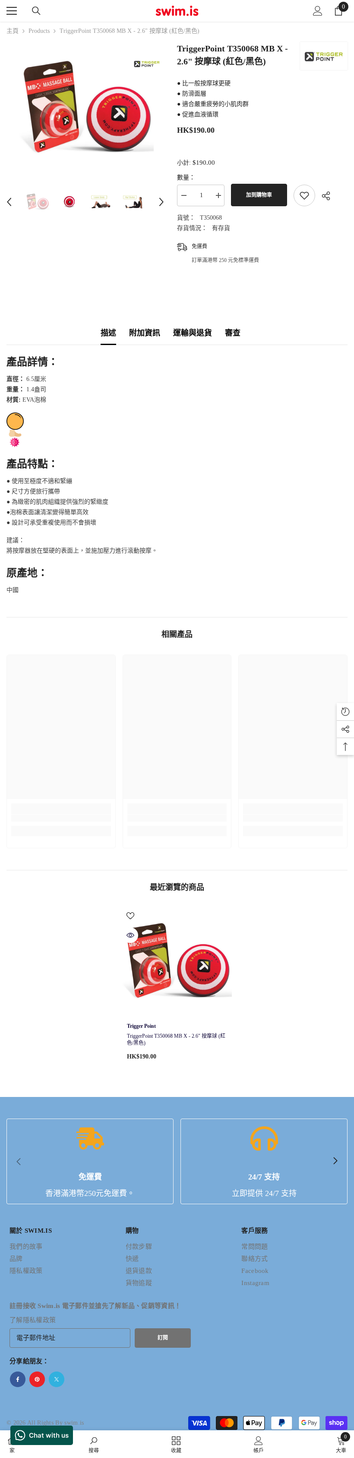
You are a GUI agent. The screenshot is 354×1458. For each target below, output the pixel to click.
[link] (61, 818)
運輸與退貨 (192, 333)
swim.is (74, 1423)
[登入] (317, 11)
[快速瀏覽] (130, 935)
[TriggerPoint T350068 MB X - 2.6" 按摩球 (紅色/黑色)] (177, 962)
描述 (108, 333)
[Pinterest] (37, 1379)
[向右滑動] (335, 1161)
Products (39, 31)
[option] (85, 109)
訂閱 (163, 1338)
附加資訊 (144, 333)
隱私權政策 (39, 1320)
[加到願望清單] (304, 195)
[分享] (322, 195)
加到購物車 (257, 195)
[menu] (11, 11)
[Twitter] (56, 1379)
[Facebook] (17, 1379)
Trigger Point (141, 1026)
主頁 (12, 31)
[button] (9, 201)
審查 (232, 333)
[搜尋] (36, 11)
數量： (186, 177)
